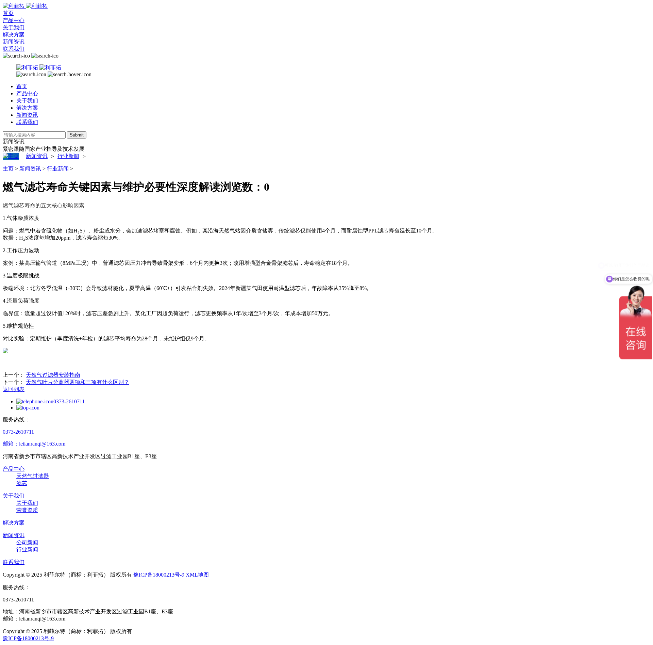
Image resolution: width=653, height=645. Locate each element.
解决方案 (13, 34)
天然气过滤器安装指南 (53, 375)
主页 (9, 169)
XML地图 (197, 575)
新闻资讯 (13, 42)
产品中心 (13, 20)
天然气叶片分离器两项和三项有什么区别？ (77, 382)
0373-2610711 (69, 401)
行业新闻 (68, 156)
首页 (8, 13)
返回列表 (13, 389)
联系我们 (13, 49)
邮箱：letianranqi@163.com (34, 444)
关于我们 (13, 27)
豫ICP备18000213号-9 (158, 575)
